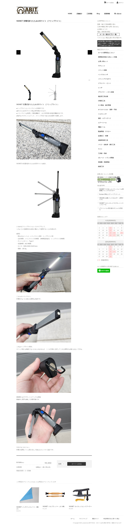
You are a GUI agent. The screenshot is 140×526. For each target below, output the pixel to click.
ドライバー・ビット (104, 83)
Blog (98, 13)
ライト (100, 149)
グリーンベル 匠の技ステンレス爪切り (110, 209)
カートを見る (109, 2)
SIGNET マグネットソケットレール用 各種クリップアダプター (111, 189)
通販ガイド (95, 518)
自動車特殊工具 (103, 140)
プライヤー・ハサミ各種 (106, 92)
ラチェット (101, 66)
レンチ (100, 87)
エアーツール (102, 122)
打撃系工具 (101, 101)
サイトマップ (83, 518)
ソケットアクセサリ (104, 79)
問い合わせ (117, 13)
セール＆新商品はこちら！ (106, 52)
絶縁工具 (101, 166)
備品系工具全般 (103, 96)
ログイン (121, 2)
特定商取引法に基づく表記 (111, 518)
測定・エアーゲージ (104, 118)
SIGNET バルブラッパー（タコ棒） (54, 506)
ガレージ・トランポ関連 (106, 158)
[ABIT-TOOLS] (27, 13)
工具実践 (89, 13)
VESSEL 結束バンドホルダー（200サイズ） (111, 198)
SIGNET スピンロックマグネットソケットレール (111, 203)
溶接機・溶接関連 (103, 162)
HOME (70, 13)
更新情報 (107, 13)
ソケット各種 (102, 70)
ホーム (73, 518)
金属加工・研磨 (103, 136)
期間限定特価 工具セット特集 (107, 57)
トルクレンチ (102, 114)
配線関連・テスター (104, 131)
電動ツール (101, 127)
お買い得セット (103, 61)
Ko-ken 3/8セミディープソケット (109, 194)
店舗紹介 (79, 13)
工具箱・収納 (102, 153)
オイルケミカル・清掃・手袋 (107, 109)
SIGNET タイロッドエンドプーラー (80, 506)
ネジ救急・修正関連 (104, 105)
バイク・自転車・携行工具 (106, 144)
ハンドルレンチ (103, 74)
